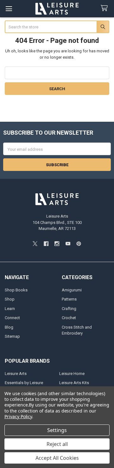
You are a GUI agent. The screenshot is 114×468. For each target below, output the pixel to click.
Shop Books (16, 290)
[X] (35, 243)
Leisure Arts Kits (74, 382)
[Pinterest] (78, 243)
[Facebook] (46, 243)
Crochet (69, 317)
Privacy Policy (18, 416)
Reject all (57, 444)
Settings (57, 430)
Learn (10, 308)
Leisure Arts (16, 373)
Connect (12, 317)
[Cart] (105, 8)
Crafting (69, 308)
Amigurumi (72, 290)
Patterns (69, 299)
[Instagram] (56, 243)
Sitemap (12, 336)
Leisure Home (72, 373)
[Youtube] (68, 243)
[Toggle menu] (8, 8)
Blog (9, 327)
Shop (10, 299)
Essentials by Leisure (24, 382)
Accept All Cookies (57, 457)
